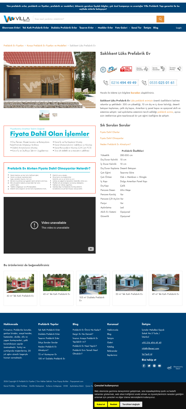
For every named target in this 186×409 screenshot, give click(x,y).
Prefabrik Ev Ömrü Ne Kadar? (87, 329)
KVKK (66, 386)
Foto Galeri (121, 27)
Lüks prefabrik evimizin (142, 100)
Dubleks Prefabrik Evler (64, 27)
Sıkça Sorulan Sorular (48, 342)
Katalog (110, 346)
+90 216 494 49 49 (151, 342)
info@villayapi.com (150, 348)
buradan (135, 92)
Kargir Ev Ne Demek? (83, 334)
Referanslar (112, 351)
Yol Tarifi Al (147, 354)
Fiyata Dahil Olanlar (110, 132)
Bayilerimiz (112, 355)
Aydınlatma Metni (77, 386)
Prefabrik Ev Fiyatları (14, 45)
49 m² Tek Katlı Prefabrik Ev (165, 294)
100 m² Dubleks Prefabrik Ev (51, 358)
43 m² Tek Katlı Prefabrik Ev (20, 295)
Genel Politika (9, 386)
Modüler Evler (105, 27)
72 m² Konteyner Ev (47, 354)
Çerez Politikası (92, 386)
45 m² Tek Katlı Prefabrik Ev (56, 294)
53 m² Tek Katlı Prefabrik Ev (129, 294)
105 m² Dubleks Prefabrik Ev (91, 299)
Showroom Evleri (11, 27)
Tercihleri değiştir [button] (131, 404)
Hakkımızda (112, 329)
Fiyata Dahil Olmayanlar (112, 138)
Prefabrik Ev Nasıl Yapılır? (85, 346)
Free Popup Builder (60, 381)
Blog (155, 27)
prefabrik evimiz (165, 112)
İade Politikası (22, 386)
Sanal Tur (136, 27)
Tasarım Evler (86, 27)
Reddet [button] (113, 404)
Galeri (110, 342)
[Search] (160, 19)
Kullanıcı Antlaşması (53, 386)
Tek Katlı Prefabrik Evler (36, 27)
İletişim (147, 27)
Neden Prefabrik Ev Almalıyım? (115, 144)
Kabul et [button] (101, 404)
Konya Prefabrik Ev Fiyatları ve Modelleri (47, 45)
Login (179, 27)
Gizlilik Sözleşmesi (36, 386)
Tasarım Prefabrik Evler (48, 338)
